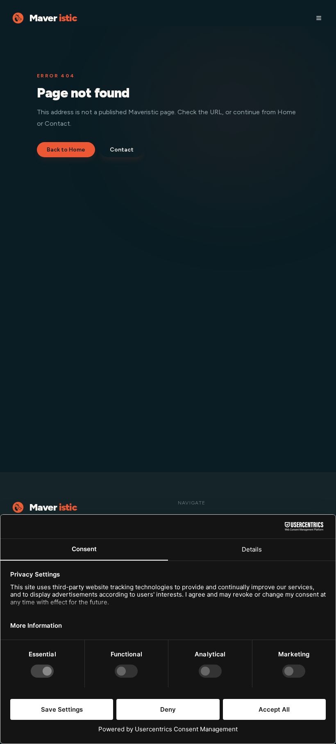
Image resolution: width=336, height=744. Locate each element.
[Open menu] (318, 18)
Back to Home (66, 149)
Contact (122, 149)
